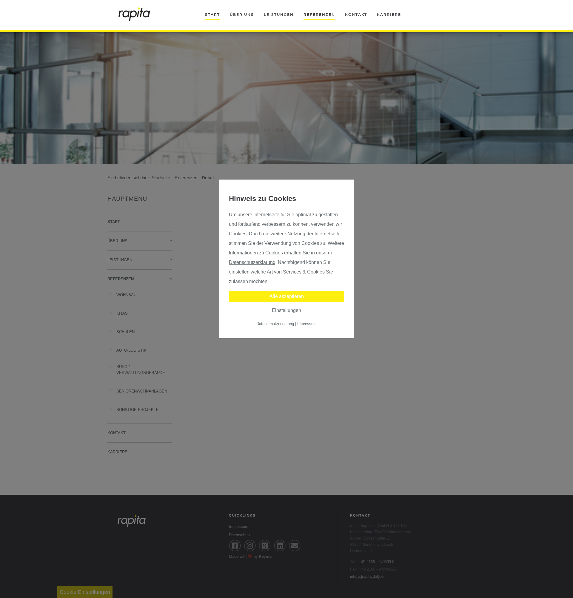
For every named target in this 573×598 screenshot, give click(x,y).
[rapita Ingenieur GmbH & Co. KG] (134, 14)
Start (212, 14)
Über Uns (242, 14)
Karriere (389, 14)
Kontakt (356, 14)
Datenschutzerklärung (252, 262)
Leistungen (279, 14)
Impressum (307, 324)
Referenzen (319, 14)
